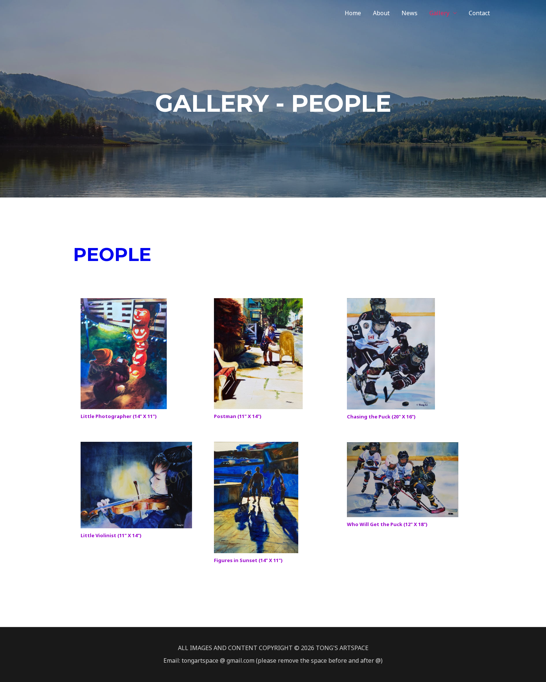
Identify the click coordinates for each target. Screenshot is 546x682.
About (381, 13)
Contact (479, 13)
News (409, 13)
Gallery (439, 13)
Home (353, 13)
